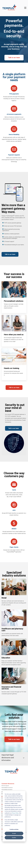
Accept (14, 833)
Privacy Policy (15, 813)
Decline (14, 837)
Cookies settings (14, 829)
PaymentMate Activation (7, 789)
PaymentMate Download (7, 787)
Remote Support (5, 785)
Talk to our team (14, 57)
